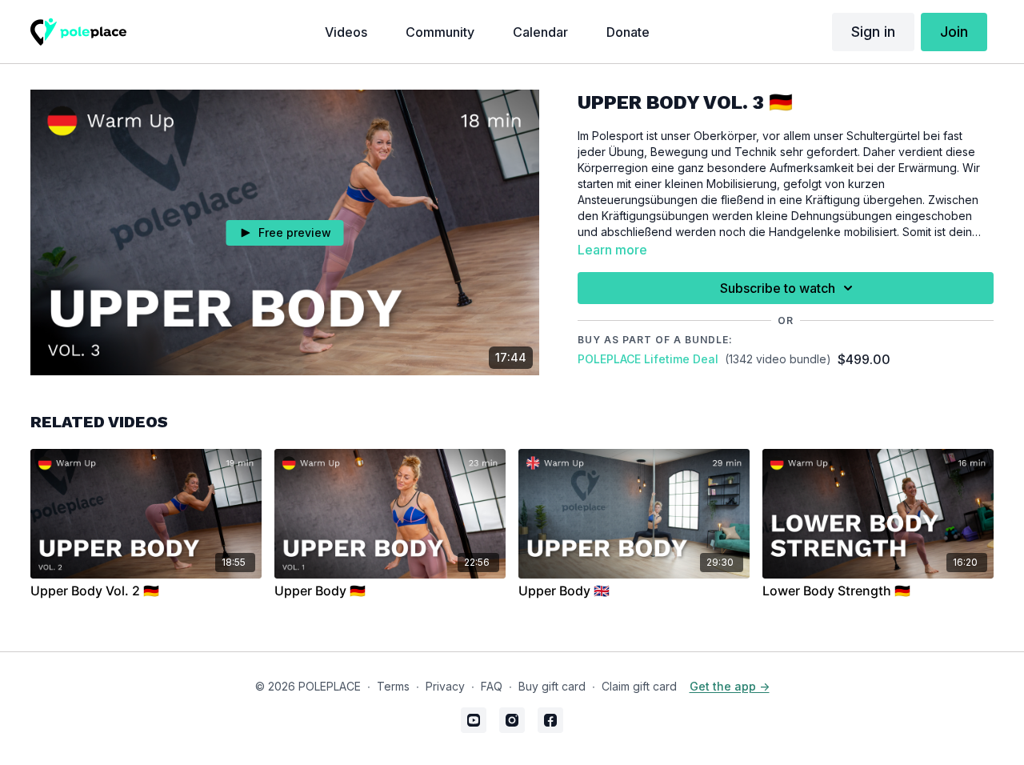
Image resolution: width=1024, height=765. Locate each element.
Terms (393, 686)
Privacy (445, 686)
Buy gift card (552, 686)
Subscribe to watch (777, 288)
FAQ (491, 686)
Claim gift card (639, 686)
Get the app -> (730, 686)
